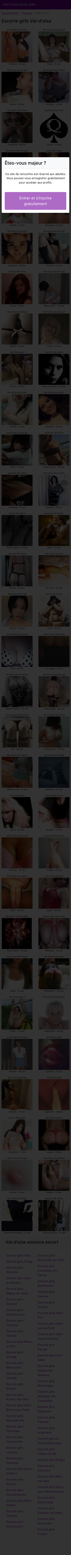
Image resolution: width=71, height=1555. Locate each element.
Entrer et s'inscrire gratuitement (35, 201)
